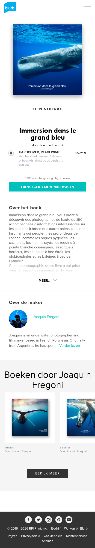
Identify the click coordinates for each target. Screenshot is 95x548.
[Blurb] (8, 9)
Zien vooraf (47, 109)
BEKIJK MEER (47, 473)
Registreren (66, 8)
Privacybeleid (30, 536)
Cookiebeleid (53, 536)
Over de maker (26, 302)
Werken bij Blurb (76, 528)
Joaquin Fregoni (46, 317)
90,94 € (80, 152)
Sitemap (47, 541)
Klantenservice (76, 536)
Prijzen (13, 536)
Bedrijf (55, 528)
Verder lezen (69, 345)
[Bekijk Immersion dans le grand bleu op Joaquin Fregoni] (47, 59)
